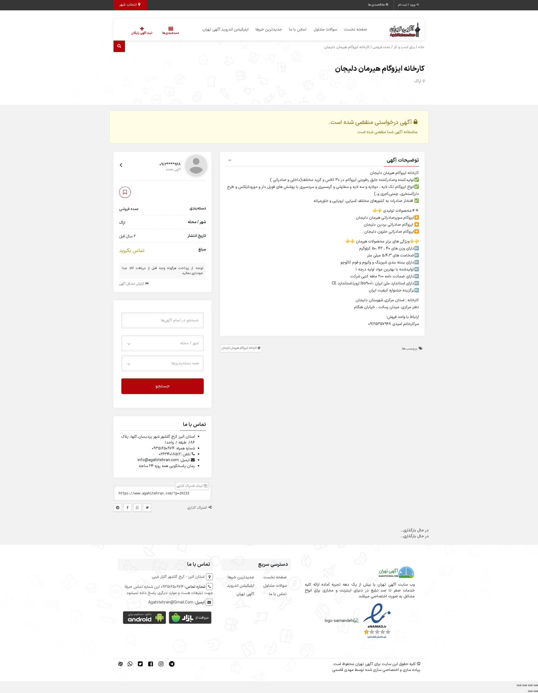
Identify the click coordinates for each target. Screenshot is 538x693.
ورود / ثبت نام (407, 5)
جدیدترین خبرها (269, 29)
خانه (421, 47)
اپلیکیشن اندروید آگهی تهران (226, 29)
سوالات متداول (325, 29)
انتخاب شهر (128, 5)
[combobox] (162, 343)
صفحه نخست (355, 29)
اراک (417, 81)
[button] (322, 161)
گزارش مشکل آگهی (132, 283)
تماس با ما (298, 29)
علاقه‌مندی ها (377, 5)
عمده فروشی (381, 47)
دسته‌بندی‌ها (170, 33)
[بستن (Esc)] (519, 685)
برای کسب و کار (404, 47)
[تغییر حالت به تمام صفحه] (530, 685)
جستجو (163, 386)
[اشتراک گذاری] (524, 685)
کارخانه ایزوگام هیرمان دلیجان (380, 68)
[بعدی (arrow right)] (530, 691)
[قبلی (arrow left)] (536, 691)
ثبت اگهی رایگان (141, 33)
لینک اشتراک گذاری (190, 486)
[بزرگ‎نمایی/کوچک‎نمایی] (536, 685)
